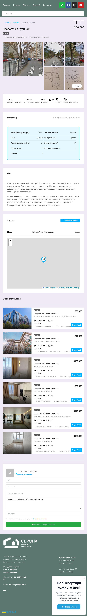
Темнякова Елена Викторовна (45, 451)
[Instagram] (74, 5)
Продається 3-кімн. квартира (46, 414)
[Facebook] (68, 5)
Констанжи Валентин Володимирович (48, 351)
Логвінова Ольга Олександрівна (46, 376)
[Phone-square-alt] (62, 5)
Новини (16, 5)
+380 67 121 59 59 (66, 563)
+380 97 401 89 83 (66, 572)
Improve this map (73, 288)
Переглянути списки (24, 474)
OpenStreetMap (63, 288)
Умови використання (40, 519)
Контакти (47, 5)
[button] (43, 260)
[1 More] (74, 78)
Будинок (8, 22)
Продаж (5, 33)
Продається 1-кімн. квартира (46, 314)
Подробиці (76, 325)
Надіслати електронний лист (43, 525)
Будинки (16, 22)
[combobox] (43, 513)
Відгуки (26, 5)
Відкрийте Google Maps (71, 220)
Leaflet (46, 288)
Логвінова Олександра (43, 401)
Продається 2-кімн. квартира (46, 339)
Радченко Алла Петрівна (43, 426)
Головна (6, 5)
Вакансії (36, 5)
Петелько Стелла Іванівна (44, 326)
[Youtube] (81, 5)
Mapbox (53, 288)
